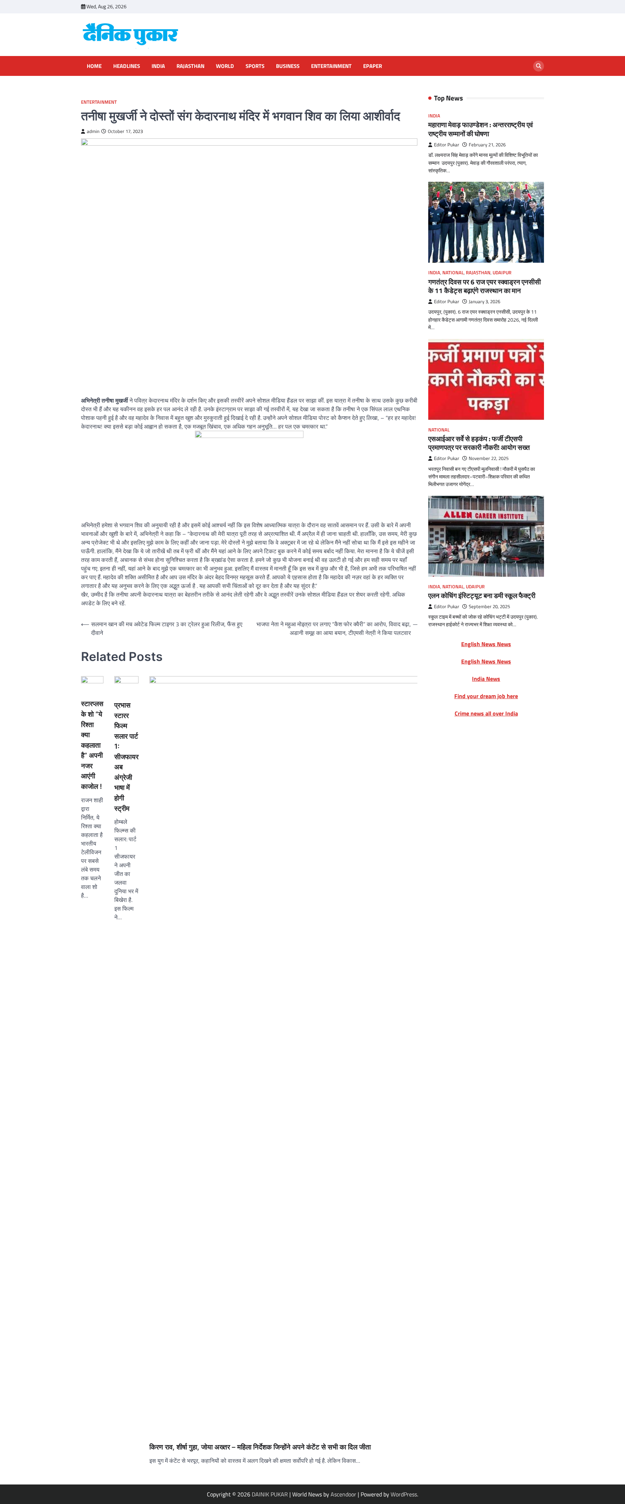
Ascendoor (343, 1494)
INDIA (158, 66)
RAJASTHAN (190, 66)
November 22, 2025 (489, 458)
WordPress (404, 1494)
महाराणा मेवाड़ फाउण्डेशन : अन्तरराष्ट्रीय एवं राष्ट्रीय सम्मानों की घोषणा (480, 129)
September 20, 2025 (489, 606)
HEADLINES (126, 66)
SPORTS (255, 66)
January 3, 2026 (484, 301)
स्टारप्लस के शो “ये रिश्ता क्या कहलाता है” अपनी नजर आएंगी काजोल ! (92, 745)
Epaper (372, 66)
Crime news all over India (486, 713)
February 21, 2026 (487, 144)
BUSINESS (287, 66)
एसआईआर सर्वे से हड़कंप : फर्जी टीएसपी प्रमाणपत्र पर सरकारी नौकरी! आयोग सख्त (479, 443)
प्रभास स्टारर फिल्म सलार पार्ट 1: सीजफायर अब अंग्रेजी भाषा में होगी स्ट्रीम (126, 757)
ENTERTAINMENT (331, 66)
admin (93, 131)
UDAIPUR (502, 272)
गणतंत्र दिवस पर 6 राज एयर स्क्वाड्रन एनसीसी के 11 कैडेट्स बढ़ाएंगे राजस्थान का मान (484, 286)
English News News (486, 644)
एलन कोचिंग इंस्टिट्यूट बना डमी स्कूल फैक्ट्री (481, 595)
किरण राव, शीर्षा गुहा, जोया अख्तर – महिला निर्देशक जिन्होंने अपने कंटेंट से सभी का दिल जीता (260, 1447)
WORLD (225, 66)
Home (94, 66)
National (453, 272)
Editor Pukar (446, 144)
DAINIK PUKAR (270, 1494)
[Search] (538, 66)
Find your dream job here (486, 696)
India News (486, 678)
